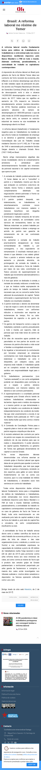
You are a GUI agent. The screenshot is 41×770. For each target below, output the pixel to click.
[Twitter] (8, 742)
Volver (20, 605)
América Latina (13, 597)
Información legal (8, 691)
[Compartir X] (12, 41)
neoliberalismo (34, 597)
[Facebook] (5, 742)
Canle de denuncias (9, 701)
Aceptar (31, 764)
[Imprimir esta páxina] (29, 41)
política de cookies (10, 754)
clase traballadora (23, 597)
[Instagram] (12, 742)
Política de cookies (8, 698)
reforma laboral (34, 600)
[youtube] (15, 742)
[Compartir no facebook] (18, 41)
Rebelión (27, 589)
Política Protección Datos (11, 694)
